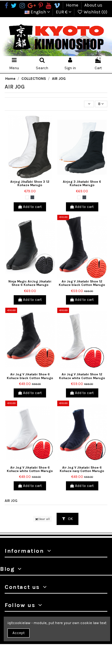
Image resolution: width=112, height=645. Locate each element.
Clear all (44, 519)
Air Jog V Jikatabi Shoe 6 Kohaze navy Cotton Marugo (82, 469)
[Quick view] (37, 177)
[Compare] (30, 177)
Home (72, 5)
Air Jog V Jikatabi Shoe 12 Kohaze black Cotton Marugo (82, 283)
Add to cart (32, 207)
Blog (7, 569)
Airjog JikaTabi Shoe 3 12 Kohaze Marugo (29, 183)
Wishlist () (95, 12)
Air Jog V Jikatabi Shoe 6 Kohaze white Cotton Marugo (30, 469)
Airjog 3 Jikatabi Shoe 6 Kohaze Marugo (82, 183)
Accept (18, 633)
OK (70, 519)
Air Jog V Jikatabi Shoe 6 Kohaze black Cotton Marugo (30, 376)
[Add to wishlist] (22, 177)
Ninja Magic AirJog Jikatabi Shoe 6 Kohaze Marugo (29, 283)
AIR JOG (11, 501)
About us (93, 5)
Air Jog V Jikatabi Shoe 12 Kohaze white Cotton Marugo (82, 376)
